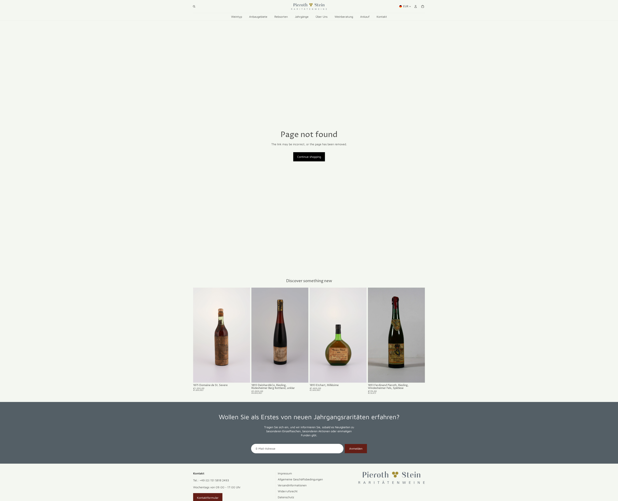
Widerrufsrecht (288, 491)
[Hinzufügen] (245, 378)
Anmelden (355, 448)
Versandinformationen (292, 485)
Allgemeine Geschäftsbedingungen (300, 479)
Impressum (285, 473)
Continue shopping (309, 156)
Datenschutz (286, 497)
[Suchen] (194, 6)
